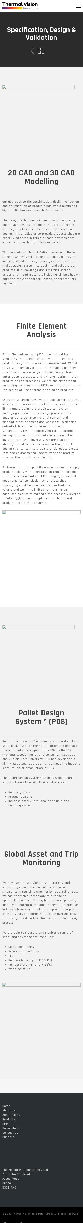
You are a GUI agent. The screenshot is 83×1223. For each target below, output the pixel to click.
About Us (9, 1110)
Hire (5, 1124)
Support (8, 1137)
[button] (78, 6)
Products (8, 1119)
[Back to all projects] (41, 50)
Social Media (11, 1128)
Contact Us (10, 1133)
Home (6, 1106)
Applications (11, 1115)
